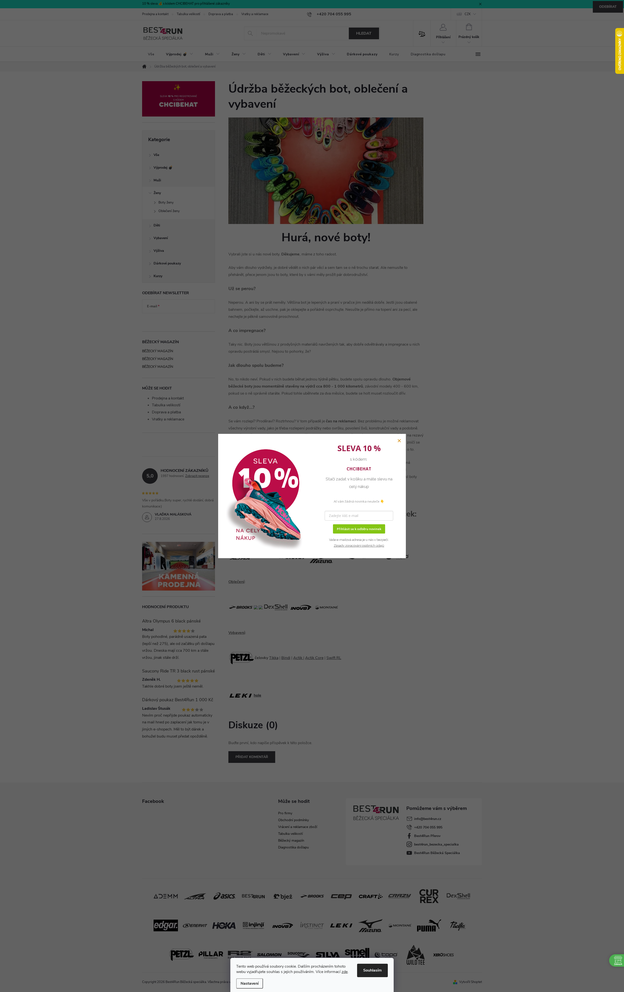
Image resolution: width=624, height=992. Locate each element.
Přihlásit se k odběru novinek (359, 529)
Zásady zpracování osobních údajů (359, 545)
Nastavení (250, 983)
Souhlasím (372, 970)
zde (344, 971)
